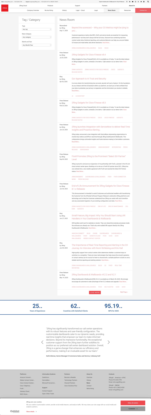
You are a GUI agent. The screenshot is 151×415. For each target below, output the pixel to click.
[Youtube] (132, 1)
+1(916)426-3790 (18, 1)
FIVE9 (109, 177)
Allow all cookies (133, 403)
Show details (30, 411)
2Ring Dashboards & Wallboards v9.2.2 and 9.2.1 (94, 274)
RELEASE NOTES (77, 72)
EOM (73, 209)
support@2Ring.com (35, 1)
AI (72, 96)
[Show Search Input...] (148, 1)
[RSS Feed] (143, 1)
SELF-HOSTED (108, 287)
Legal (96, 10)
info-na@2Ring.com (119, 382)
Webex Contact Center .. (27, 380)
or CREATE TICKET (53, 1)
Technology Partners (70, 380)
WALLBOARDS (76, 238)
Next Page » (124, 292)
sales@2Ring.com (8, 1)
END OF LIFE (102, 206)
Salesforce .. (46, 377)
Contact (89, 386)
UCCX (116, 236)
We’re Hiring (90, 388)
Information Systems (48, 374)
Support (77, 5)
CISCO (106, 48)
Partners (104, 5)
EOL (127, 206)
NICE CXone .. (24, 394)
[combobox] (36, 29)
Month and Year (27, 42)
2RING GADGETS (77, 69)
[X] (126, 1)
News (88, 383)
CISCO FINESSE (109, 117)
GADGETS (121, 69)
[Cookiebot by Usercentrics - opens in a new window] (14, 411)
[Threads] (138, 1)
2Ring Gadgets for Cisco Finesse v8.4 (89, 54)
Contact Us (143, 10)
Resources (127, 10)
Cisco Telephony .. (25, 386)
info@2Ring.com (118, 390)
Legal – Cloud (80, 10)
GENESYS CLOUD (95, 236)
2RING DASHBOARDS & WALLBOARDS (84, 48)
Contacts (111, 374)
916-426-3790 (117, 380)
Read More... (106, 42)
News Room (111, 10)
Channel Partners (69, 383)
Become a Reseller (70, 377)
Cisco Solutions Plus (70, 386)
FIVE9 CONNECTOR (120, 177)
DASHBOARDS (104, 233)
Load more (95, 292)
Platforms (23, 374)
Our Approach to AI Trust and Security (89, 78)
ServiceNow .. (46, 380)
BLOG (100, 48)
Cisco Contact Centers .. (27, 383)
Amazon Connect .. (26, 377)
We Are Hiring (49, 10)
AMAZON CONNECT (78, 233)
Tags (23, 26)
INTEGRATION (116, 147)
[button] (42, 342)
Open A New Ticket (48, 394)
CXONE (95, 233)
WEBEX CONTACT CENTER (91, 238)
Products (50, 5)
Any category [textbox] (27, 37)
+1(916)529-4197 (45, 1)
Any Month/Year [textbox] (28, 45)
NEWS (74, 179)
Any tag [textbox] (25, 29)
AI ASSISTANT (80, 96)
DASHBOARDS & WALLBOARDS (95, 177)
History (64, 10)
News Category (26, 34)
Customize (132, 408)
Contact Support (47, 391)
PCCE (104, 236)
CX (105, 265)
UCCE (110, 236)
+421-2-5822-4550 (118, 387)
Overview (89, 377)
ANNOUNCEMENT (103, 147)
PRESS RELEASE (83, 179)
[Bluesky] (141, 1)
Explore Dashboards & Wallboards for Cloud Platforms (111, 1)
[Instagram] (135, 1)
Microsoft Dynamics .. (49, 383)
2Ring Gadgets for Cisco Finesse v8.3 (89, 102)
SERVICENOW (84, 149)
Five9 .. (22, 388)
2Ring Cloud (23, 5)
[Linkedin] (129, 1)
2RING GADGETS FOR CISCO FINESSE (97, 69)
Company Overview (33, 10)
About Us (132, 5)
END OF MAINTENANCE (115, 206)
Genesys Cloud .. (25, 391)
